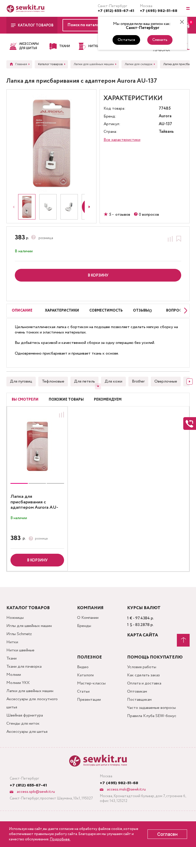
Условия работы (141, 667)
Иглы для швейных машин (29, 626)
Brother (138, 381)
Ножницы (15, 618)
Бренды (84, 626)
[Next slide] (89, 207)
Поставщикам (139, 700)
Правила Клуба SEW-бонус (151, 716)
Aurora (165, 116)
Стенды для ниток (23, 723)
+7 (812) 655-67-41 (116, 10)
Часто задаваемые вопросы (151, 708)
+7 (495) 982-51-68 (158, 10)
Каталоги (85, 675)
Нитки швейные (20, 650)
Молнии (13, 675)
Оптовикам (137, 691)
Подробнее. (60, 839)
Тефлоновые (53, 381)
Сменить (159, 40)
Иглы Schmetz (19, 634)
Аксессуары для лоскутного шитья (32, 703)
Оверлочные (165, 381)
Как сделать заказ (143, 675)
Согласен (167, 834)
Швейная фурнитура (24, 715)
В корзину (37, 560)
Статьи (83, 691)
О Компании (88, 618)
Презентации (89, 700)
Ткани (11, 658)
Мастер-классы (91, 683)
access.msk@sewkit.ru (126, 789)
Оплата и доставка (144, 683)
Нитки (12, 642)
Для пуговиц (21, 381)
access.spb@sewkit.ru (35, 791)
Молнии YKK (18, 683)
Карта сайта (142, 635)
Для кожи (113, 381)
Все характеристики (122, 139)
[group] (37, 446)
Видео (83, 667)
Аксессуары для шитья (26, 732)
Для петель (84, 381)
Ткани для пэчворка (24, 666)
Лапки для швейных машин (29, 691)
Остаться (126, 40)
